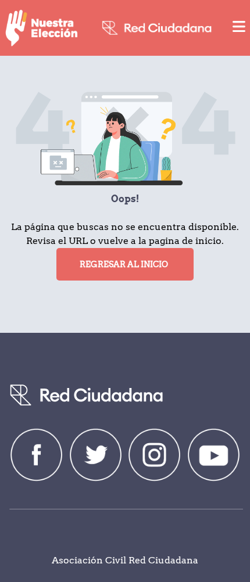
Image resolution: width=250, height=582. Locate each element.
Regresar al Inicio (124, 264)
